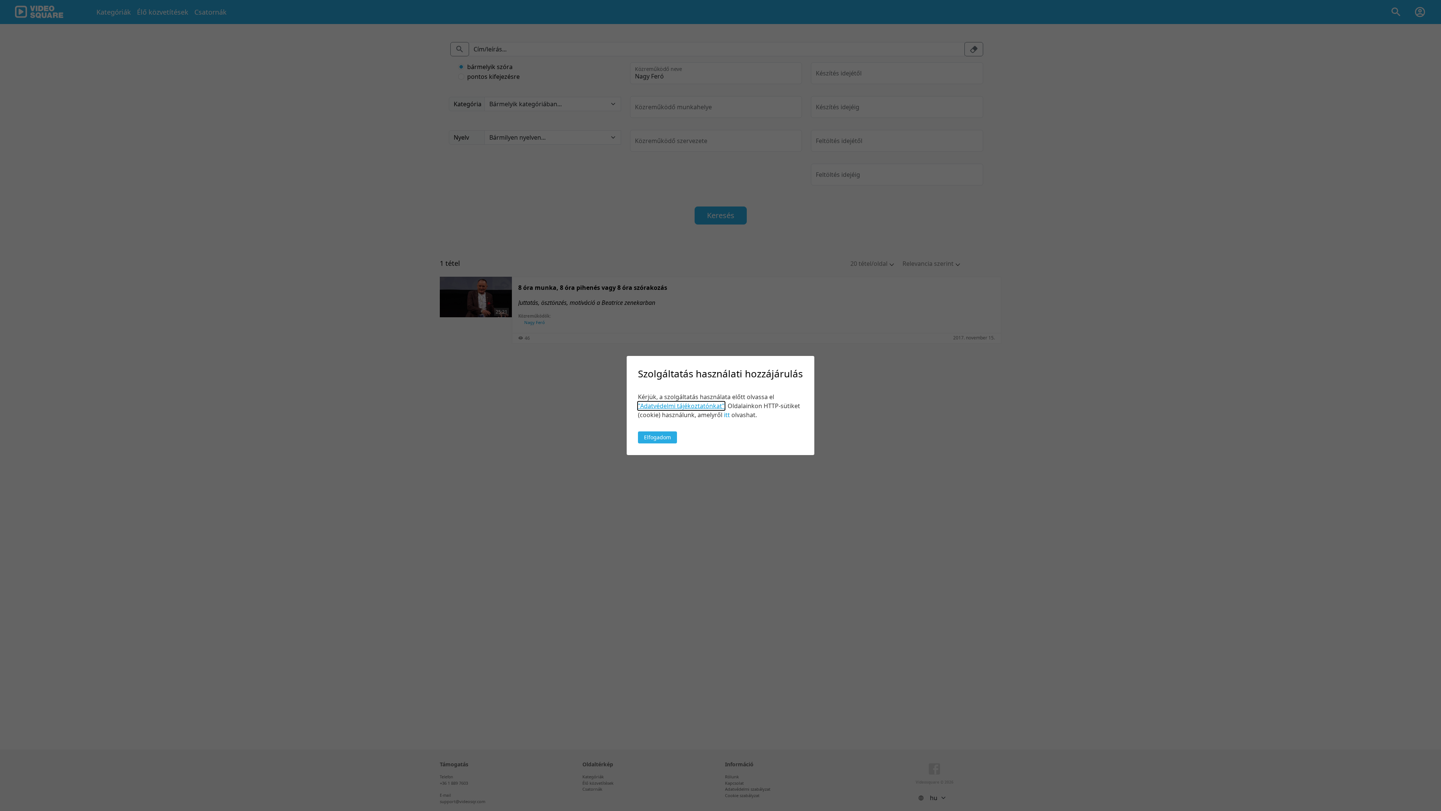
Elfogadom (657, 437)
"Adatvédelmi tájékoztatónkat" (681, 406)
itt (727, 415)
